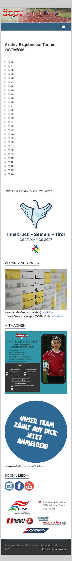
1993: (10, 89)
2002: (10, 126)
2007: (10, 146)
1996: (10, 101)
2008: (10, 150)
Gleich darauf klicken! (31, 466)
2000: (10, 117)
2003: (10, 130)
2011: (10, 162)
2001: (10, 122)
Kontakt (46, 549)
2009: (10, 154)
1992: (10, 85)
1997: (10, 105)
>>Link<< (48, 312)
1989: (10, 73)
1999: (10, 113)
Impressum (60, 549)
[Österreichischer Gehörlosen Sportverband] (36, 9)
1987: (10, 65)
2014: (10, 174)
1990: (10, 77)
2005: (10, 138)
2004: (10, 134)
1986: (10, 61)
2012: (10, 166)
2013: (10, 170)
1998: (10, 109)
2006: (10, 142)
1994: (10, 93)
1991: (10, 81)
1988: (10, 69)
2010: (10, 158)
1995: (10, 97)
